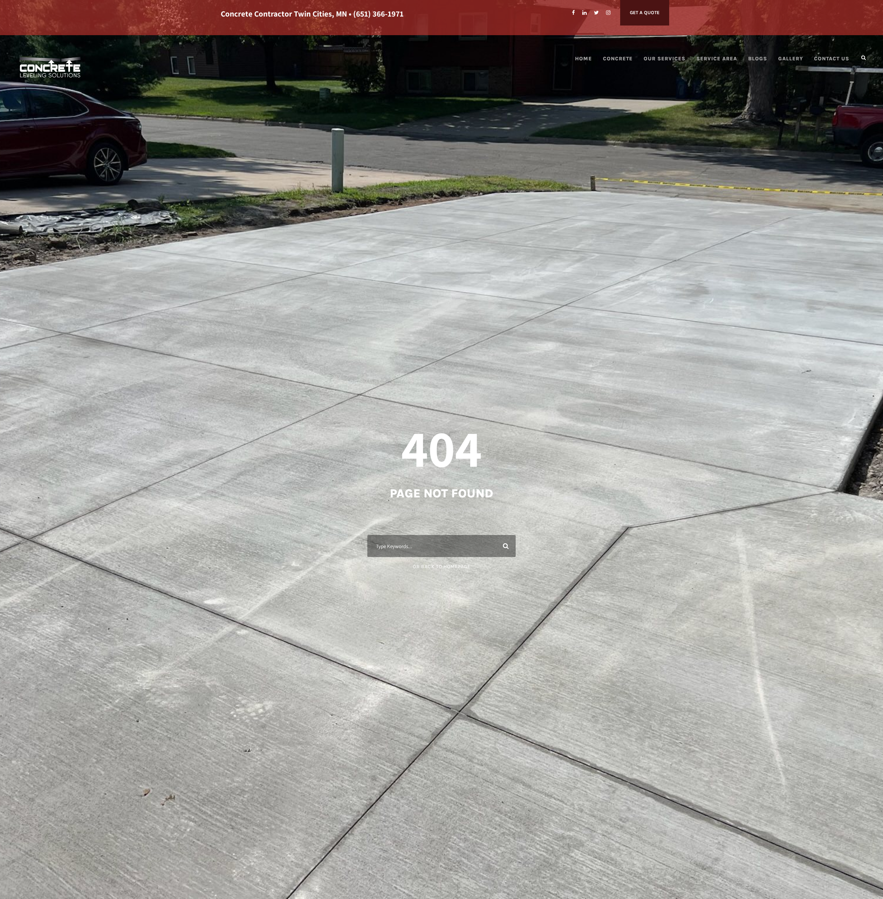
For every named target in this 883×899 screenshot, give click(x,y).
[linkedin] (584, 13)
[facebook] (573, 13)
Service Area (716, 58)
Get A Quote (644, 13)
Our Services (664, 58)
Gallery (790, 58)
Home (583, 58)
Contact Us (831, 58)
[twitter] (596, 13)
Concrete (618, 58)
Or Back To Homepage (441, 566)
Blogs (757, 58)
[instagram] (608, 13)
